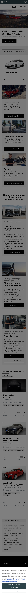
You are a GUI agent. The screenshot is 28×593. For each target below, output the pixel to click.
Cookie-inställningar (14, 591)
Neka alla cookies (14, 587)
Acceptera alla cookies (14, 584)
